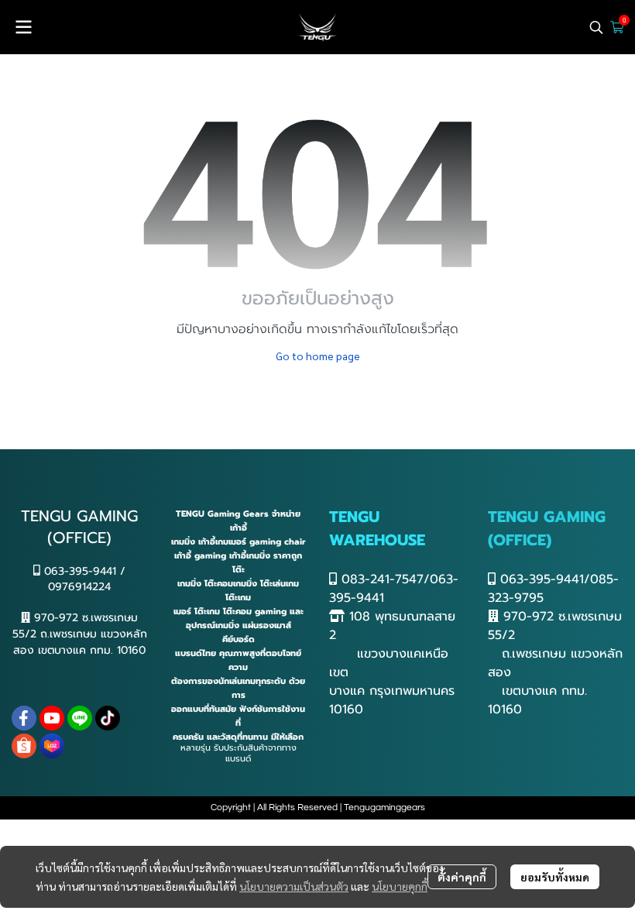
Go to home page (318, 356)
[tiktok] (107, 718)
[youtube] (51, 718)
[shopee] (24, 746)
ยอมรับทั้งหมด (554, 877)
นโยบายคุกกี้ (399, 886)
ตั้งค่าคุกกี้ (462, 877)
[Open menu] (23, 27)
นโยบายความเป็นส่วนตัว (293, 886)
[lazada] (51, 746)
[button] (596, 27)
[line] (79, 718)
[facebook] (24, 718)
